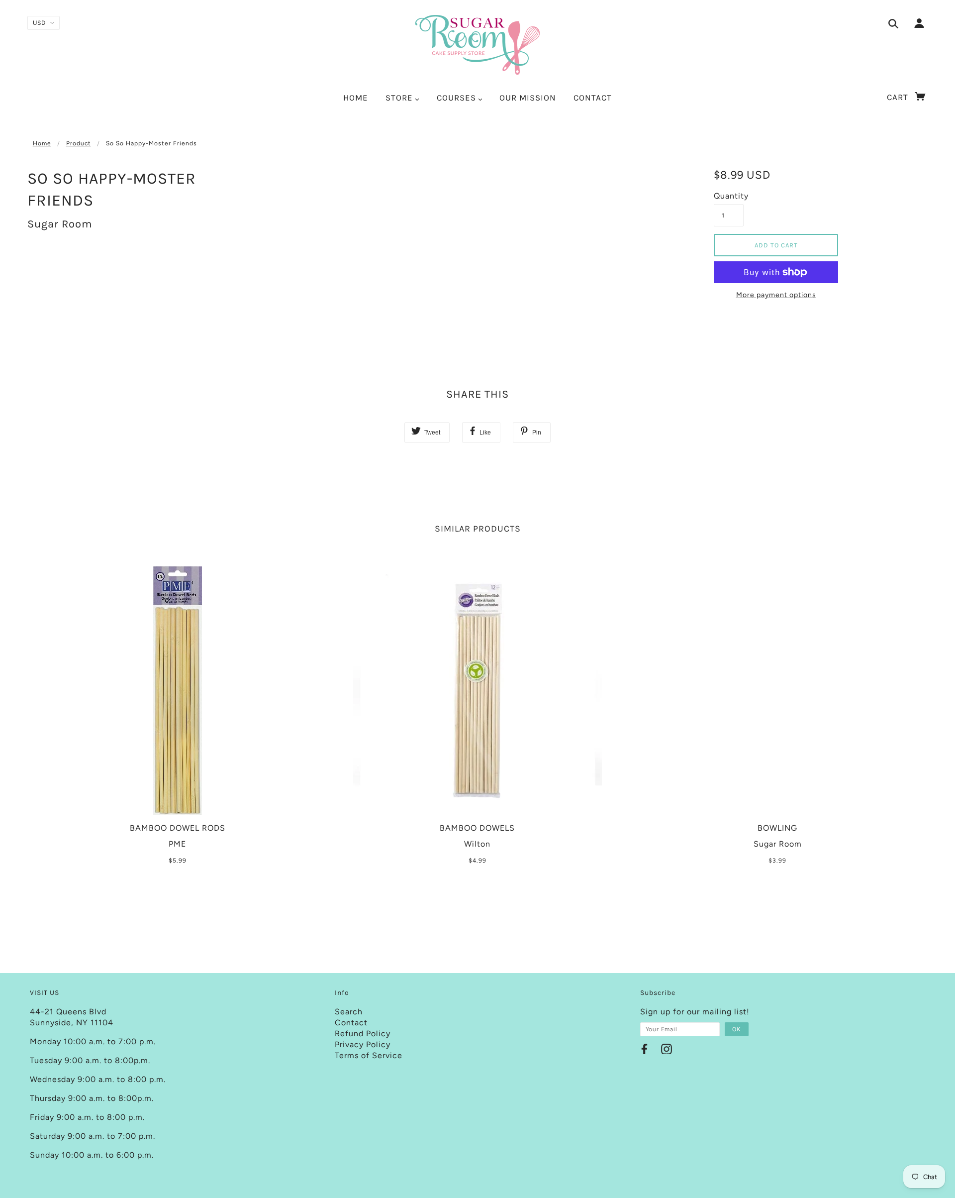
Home (42, 143)
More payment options (776, 295)
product (78, 143)
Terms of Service (368, 1055)
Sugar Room (60, 224)
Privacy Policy (362, 1044)
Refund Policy (362, 1033)
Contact (351, 1022)
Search (349, 1011)
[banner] (477, 45)
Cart (899, 97)
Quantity (729, 196)
